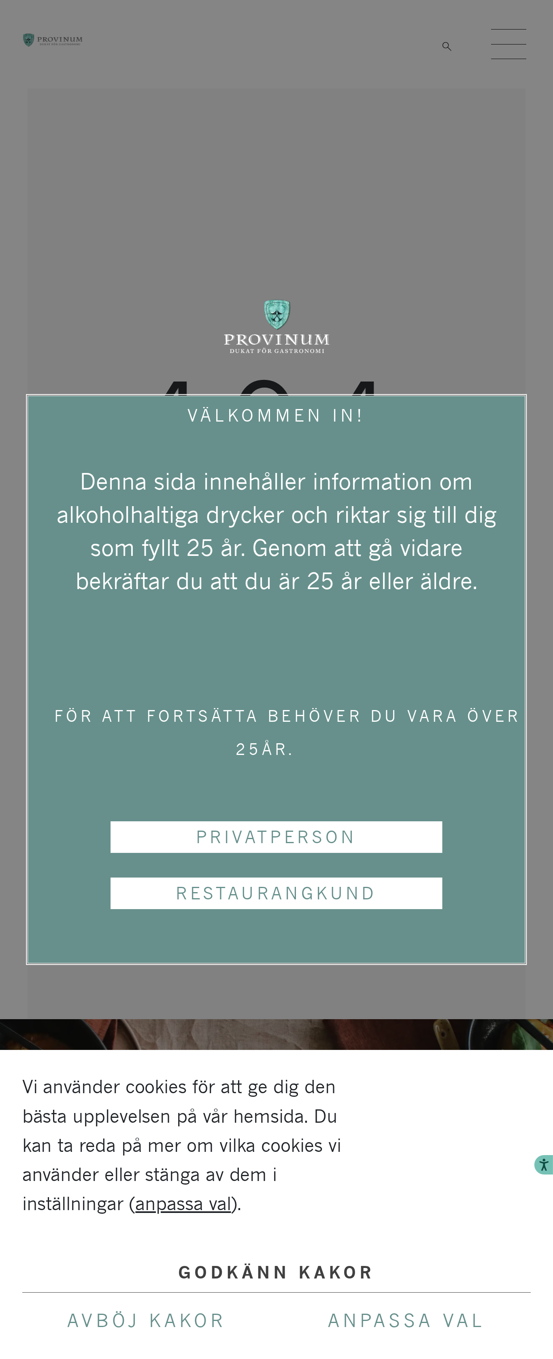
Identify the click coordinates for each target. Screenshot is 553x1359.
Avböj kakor (146, 1320)
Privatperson (276, 837)
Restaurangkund (276, 893)
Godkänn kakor (276, 1272)
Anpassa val (406, 1320)
